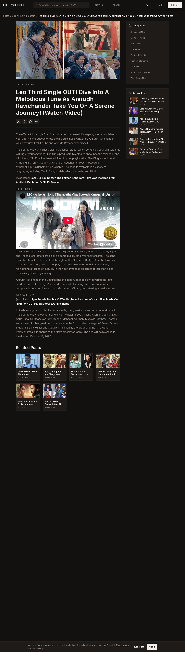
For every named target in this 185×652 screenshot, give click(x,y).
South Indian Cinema (23, 16)
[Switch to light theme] (147, 5)
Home (6, 16)
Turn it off (139, 647)
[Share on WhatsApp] (30, 121)
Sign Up (175, 5)
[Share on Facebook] (24, 121)
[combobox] (63, 5)
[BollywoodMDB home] (14, 5)
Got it (152, 647)
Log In (160, 5)
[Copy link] (36, 121)
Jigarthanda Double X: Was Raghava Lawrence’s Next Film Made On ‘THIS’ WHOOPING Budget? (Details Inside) (67, 301)
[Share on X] (18, 121)
